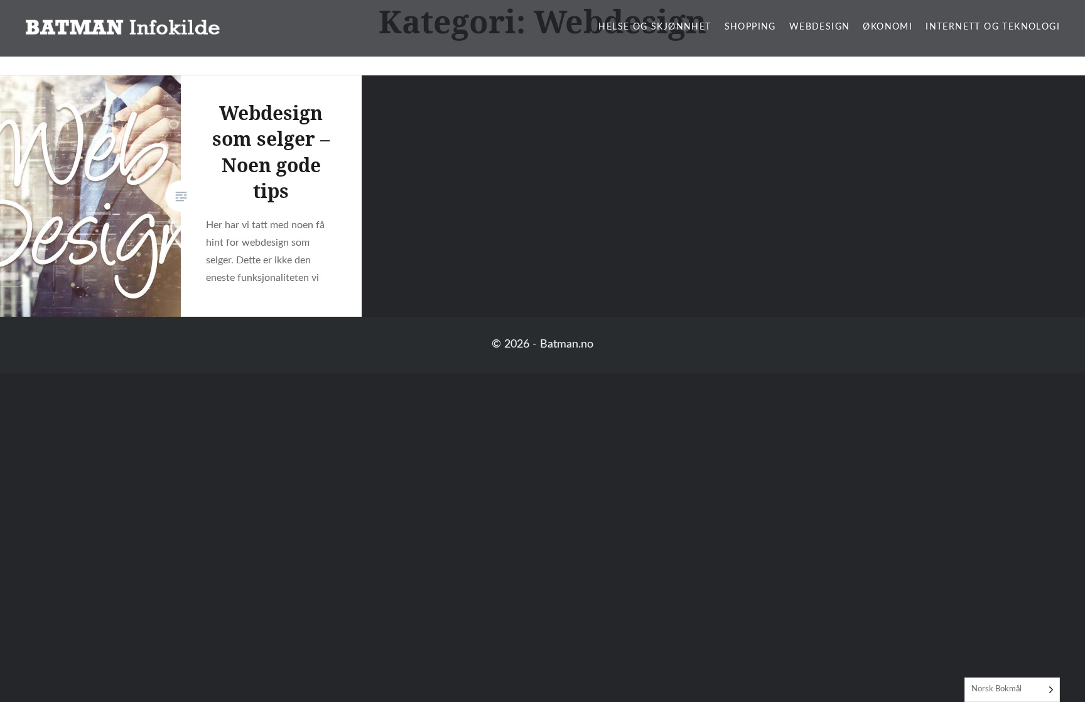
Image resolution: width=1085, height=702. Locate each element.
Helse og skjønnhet (654, 27)
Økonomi (887, 27)
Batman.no (566, 344)
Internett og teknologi (993, 27)
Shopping (750, 27)
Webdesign (819, 27)
